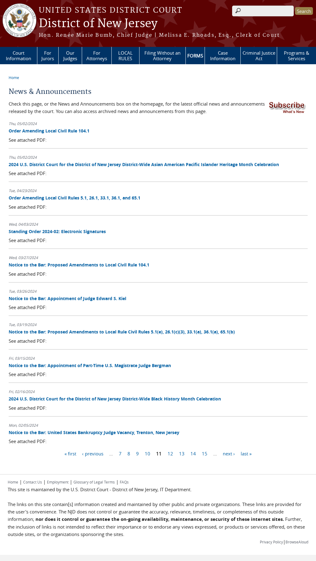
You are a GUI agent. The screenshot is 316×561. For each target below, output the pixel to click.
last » (246, 453)
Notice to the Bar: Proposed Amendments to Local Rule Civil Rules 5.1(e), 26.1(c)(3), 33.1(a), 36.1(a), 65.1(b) (122, 332)
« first (70, 453)
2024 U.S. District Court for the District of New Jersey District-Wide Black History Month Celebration (115, 399)
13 (182, 453)
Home (14, 77)
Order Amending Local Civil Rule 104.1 (49, 131)
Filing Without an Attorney (162, 55)
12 (170, 453)
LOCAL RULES (125, 55)
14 (193, 453)
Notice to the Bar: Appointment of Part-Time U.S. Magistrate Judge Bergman (90, 365)
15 (204, 453)
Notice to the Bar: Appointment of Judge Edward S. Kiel (67, 298)
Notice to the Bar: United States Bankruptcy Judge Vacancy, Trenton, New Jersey (94, 432)
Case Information (222, 55)
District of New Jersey (98, 24)
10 (147, 453)
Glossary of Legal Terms (94, 481)
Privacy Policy (271, 541)
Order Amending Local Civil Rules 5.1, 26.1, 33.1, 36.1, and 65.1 (74, 198)
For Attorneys (96, 55)
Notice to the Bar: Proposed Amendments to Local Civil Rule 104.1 (79, 265)
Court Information (18, 55)
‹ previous (92, 453)
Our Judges (70, 55)
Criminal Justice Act (259, 55)
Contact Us (32, 481)
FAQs (124, 481)
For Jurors (47, 55)
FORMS (195, 55)
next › (229, 453)
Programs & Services (296, 55)
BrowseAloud (296, 541)
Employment (58, 481)
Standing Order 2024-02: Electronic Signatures (57, 231)
